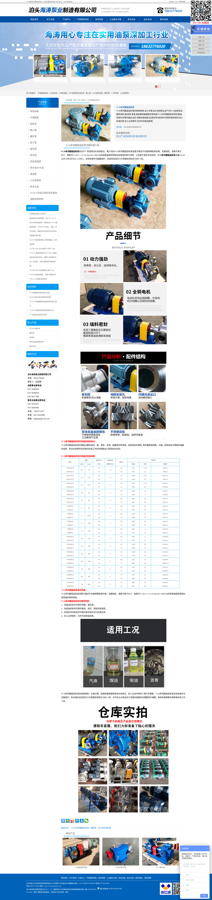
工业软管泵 (124, 93)
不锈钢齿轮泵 (83, 19)
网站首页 (34, 19)
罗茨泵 (33, 155)
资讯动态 (131, 19)
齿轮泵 (83, 100)
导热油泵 (34, 111)
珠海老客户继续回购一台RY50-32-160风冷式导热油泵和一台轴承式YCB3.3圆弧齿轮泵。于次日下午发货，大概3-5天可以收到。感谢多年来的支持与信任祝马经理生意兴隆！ (43, 226)
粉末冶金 (34, 186)
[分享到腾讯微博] (77, 821)
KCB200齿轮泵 (34, 328)
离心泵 (88, 93)
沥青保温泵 (35, 161)
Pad (176, 2)
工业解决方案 (115, 19)
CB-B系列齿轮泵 (104, 828)
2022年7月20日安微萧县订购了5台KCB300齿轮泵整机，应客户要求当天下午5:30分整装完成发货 (42, 274)
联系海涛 (164, 19)
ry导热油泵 (63, 93)
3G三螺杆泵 (160, 867)
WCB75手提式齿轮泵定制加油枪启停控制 (43, 196)
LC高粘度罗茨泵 (81, 867)
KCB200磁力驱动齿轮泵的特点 (40, 297)
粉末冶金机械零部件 (36, 342)
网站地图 (182, 2)
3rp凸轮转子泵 (120, 867)
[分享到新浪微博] (72, 821)
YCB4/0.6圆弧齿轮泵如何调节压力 (41, 310)
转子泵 (33, 143)
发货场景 (99, 19)
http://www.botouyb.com (53, 886)
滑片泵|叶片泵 (37, 168)
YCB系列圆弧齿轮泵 (93, 100)
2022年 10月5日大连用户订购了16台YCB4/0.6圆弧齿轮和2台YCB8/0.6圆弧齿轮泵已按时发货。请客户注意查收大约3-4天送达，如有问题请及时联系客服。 (43, 257)
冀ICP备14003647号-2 (89, 889)
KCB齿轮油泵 (98, 93)
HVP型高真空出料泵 (76, 93)
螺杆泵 (107, 93)
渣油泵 (33, 174)
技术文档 (148, 19)
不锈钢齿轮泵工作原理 (37, 214)
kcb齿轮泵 (53, 93)
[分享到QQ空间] (68, 821)
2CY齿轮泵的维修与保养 (38, 315)
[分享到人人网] (82, 821)
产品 (78, 100)
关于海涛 (50, 19)
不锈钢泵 (34, 117)
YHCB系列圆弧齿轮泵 (80, 828)
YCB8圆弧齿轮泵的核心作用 (39, 293)
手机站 (171, 2)
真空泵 (33, 149)
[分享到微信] (86, 821)
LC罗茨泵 (115, 93)
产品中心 (67, 19)
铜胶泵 (93, 828)
